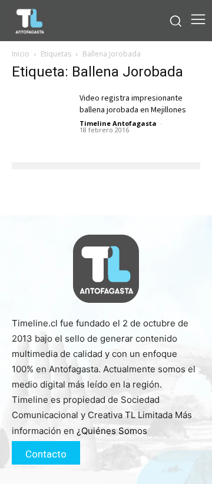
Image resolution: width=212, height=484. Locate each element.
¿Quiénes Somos (112, 430)
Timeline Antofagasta (118, 123)
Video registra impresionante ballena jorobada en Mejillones (133, 104)
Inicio (20, 54)
